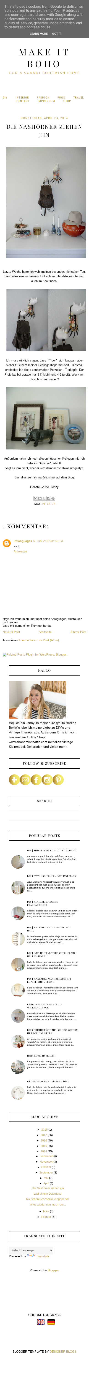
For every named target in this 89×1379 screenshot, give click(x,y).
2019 (44, 1129)
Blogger (53, 1270)
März (46, 1211)
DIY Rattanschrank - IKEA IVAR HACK (51, 876)
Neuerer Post (11, 632)
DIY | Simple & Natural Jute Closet (51, 850)
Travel (78, 97)
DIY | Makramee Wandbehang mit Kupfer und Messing (49, 980)
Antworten (20, 551)
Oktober (46, 1167)
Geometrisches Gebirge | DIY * (48, 1081)
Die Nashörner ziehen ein (48, 1188)
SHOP (67, 101)
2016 (44, 1140)
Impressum (46, 101)
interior (48, 503)
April (46, 1183)
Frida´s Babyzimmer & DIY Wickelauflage (44, 1006)
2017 (44, 1135)
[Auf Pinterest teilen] (53, 498)
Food (61, 97)
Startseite (45, 632)
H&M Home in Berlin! (41, 1055)
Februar (46, 1216)
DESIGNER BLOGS (63, 1351)
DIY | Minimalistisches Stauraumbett (42, 903)
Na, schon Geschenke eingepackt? (48, 1199)
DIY (5, 97)
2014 (44, 1151)
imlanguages (23, 541)
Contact (23, 101)
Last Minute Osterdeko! (48, 1193)
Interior (22, 97)
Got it (56, 33)
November (46, 1161)
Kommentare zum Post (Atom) (38, 640)
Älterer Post (78, 632)
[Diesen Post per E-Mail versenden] (35, 498)
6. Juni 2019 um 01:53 (48, 541)
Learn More (39, 33)
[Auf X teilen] (44, 498)
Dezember (46, 1156)
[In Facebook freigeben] (48, 498)
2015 (44, 1146)
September (46, 1172)
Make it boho (44, 57)
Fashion (43, 97)
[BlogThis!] (40, 498)
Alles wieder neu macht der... (48, 1204)
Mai (46, 1178)
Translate (43, 1256)
